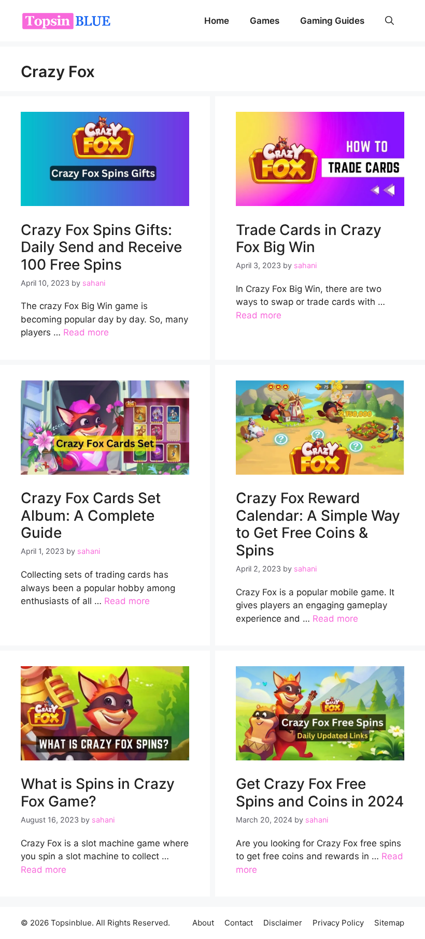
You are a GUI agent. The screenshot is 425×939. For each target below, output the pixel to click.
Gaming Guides (332, 21)
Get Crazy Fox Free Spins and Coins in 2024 (320, 792)
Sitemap (389, 923)
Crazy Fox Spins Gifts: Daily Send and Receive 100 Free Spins (101, 247)
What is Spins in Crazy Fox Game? (98, 792)
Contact (238, 923)
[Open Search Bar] (389, 20)
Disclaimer (282, 923)
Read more (86, 332)
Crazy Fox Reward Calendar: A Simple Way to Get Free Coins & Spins (318, 524)
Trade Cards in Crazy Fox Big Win (308, 238)
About (203, 923)
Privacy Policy (338, 923)
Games (264, 21)
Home (216, 21)
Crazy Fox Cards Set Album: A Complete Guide (91, 515)
